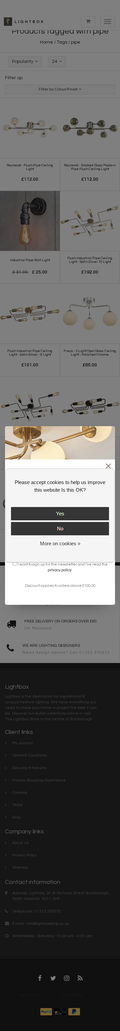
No (60, 528)
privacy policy (60, 570)
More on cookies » (60, 543)
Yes (60, 513)
